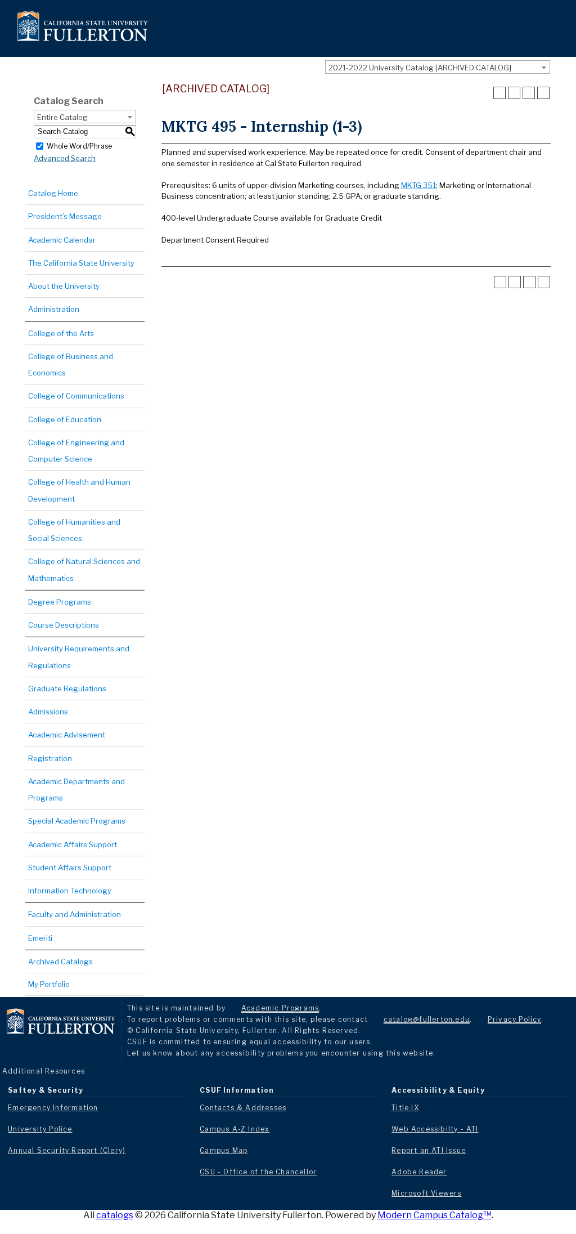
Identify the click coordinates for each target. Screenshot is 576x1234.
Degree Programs (59, 601)
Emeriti (40, 937)
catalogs (114, 1215)
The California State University (81, 262)
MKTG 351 (418, 185)
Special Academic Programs (76, 820)
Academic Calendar (62, 239)
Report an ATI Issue (429, 1150)
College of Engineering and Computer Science (76, 450)
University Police (40, 1129)
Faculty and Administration (74, 914)
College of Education (64, 419)
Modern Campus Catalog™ (434, 1215)
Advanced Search (65, 158)
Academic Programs (280, 1008)
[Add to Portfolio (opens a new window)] (499, 93)
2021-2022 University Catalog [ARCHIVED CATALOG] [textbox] (419, 67)
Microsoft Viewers (426, 1193)
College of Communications (76, 395)
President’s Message (65, 216)
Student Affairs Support (69, 867)
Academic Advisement (66, 734)
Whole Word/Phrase (79, 145)
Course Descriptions (63, 624)
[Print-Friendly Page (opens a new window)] (529, 93)
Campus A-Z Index (234, 1129)
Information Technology (69, 890)
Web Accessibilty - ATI (435, 1129)
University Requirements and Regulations (78, 656)
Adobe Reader (419, 1172)
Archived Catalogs (60, 961)
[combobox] (437, 67)
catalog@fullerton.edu (427, 1019)
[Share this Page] (514, 93)
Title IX (405, 1107)
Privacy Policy (514, 1019)
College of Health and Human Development (79, 490)
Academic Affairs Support (72, 844)
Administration (53, 309)
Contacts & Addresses (243, 1107)
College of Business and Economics (70, 364)
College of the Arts (61, 333)
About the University (64, 285)
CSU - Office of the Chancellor (258, 1172)
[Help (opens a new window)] (543, 93)
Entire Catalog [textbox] (62, 117)
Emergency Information (53, 1107)
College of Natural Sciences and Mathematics (84, 569)
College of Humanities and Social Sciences (74, 530)
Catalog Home (53, 193)
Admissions (48, 711)
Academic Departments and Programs (76, 789)
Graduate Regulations (67, 688)
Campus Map (224, 1150)
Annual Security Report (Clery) (66, 1150)
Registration (50, 758)
